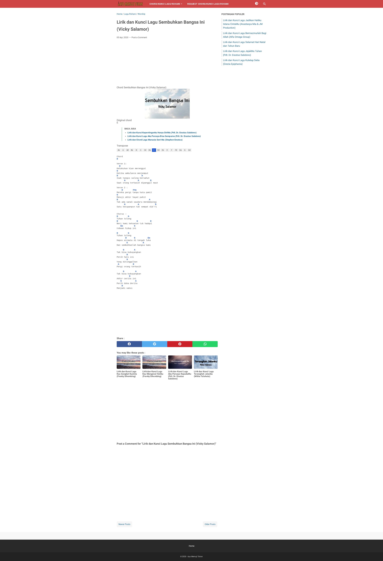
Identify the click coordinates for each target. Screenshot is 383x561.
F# (176, 150)
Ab (119, 150)
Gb (180, 150)
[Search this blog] (264, 4)
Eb (163, 150)
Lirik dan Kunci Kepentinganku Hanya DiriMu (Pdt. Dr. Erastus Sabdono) (162, 132)
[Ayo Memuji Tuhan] (130, 4)
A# (128, 150)
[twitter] (154, 344)
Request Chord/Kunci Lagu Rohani (208, 4)
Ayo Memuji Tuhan (195, 556)
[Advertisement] (167, 64)
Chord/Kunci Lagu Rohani (164, 4)
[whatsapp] (205, 344)
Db (150, 150)
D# (158, 150)
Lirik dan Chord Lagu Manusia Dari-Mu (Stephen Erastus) (155, 140)
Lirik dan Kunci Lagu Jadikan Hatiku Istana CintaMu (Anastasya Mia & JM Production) (243, 24)
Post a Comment (139, 37)
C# (145, 150)
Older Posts (210, 524)
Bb (132, 150)
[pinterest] (180, 344)
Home (191, 546)
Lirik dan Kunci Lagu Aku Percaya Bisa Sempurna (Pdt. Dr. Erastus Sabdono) (164, 136)
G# (189, 150)
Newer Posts (124, 524)
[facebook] (129, 344)
